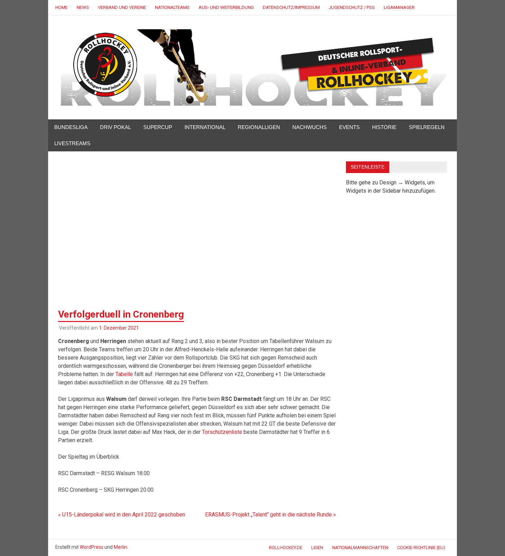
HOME (61, 7)
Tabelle (124, 374)
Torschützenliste (222, 432)
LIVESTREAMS (72, 143)
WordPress (91, 547)
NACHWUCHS (309, 127)
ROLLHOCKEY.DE (285, 547)
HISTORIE (384, 127)
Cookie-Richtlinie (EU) (421, 547)
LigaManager (399, 7)
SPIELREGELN (427, 127)
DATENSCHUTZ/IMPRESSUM (291, 7)
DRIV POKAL (115, 127)
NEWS (83, 7)
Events (349, 127)
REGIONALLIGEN (259, 127)
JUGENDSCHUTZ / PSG (352, 7)
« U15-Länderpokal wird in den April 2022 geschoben (121, 514)
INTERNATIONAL (204, 127)
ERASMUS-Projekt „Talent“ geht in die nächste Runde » (270, 514)
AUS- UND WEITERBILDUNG (226, 7)
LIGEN (317, 547)
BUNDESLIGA (71, 127)
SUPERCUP (157, 127)
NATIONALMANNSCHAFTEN (360, 547)
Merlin (120, 547)
